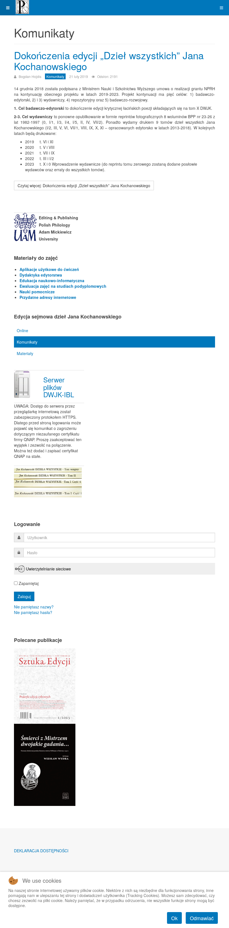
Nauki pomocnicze (37, 291)
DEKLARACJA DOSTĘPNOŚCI (41, 850)
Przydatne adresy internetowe (48, 297)
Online (22, 330)
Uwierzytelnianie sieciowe (48, 569)
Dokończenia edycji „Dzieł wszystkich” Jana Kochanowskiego (109, 60)
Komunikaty (27, 342)
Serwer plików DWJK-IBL (58, 387)
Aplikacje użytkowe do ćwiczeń (49, 269)
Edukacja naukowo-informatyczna (52, 280)
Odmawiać (202, 918)
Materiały (25, 353)
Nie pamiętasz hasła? (33, 612)
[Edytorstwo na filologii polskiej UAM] (22, 7)
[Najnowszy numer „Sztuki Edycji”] (44, 685)
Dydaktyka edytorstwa (41, 275)
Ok (174, 918)
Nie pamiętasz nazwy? (34, 607)
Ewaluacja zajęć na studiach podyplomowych (63, 286)
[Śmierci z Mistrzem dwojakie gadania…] (44, 764)
